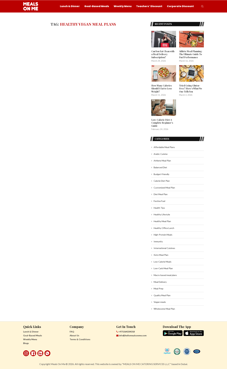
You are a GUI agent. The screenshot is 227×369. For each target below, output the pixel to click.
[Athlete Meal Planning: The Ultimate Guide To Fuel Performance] (191, 39)
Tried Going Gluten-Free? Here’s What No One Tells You (190, 88)
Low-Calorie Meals (162, 261)
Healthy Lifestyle (162, 214)
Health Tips (159, 207)
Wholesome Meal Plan (164, 308)
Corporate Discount (180, 6)
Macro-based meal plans (165, 275)
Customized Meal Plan (164, 187)
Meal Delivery (160, 282)
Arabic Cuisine (161, 154)
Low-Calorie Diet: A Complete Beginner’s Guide (162, 122)
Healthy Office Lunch (164, 228)
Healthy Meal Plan (162, 221)
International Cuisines (164, 248)
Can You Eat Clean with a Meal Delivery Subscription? (162, 54)
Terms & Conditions (80, 339)
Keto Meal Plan (161, 255)
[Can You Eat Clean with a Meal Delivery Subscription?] (163, 39)
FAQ (72, 331)
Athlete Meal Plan (162, 160)
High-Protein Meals (163, 234)
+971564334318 (126, 331)
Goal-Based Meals (96, 6)
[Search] (202, 6)
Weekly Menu (123, 6)
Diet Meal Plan (161, 194)
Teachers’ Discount (149, 6)
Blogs (26, 343)
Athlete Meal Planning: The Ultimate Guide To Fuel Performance (190, 54)
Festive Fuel (159, 201)
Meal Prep (158, 288)
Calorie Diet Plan (162, 180)
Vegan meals (160, 302)
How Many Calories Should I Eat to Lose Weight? (161, 88)
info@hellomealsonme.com (133, 335)
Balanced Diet (160, 167)
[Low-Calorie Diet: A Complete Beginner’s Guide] (163, 107)
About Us (74, 335)
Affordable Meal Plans (164, 147)
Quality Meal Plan (162, 295)
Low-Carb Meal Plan (163, 268)
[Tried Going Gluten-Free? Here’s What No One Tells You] (191, 73)
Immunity (158, 241)
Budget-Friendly (161, 174)
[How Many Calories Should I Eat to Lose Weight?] (163, 73)
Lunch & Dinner (70, 6)
